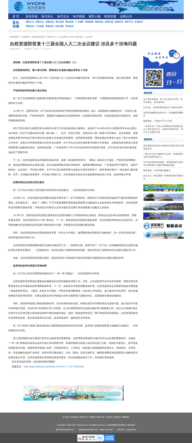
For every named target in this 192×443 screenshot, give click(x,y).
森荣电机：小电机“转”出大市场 (157, 120)
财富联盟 (110, 16)
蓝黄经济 (119, 21)
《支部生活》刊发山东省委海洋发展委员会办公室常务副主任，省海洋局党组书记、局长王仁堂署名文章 (163, 128)
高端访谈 (49, 21)
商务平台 (129, 21)
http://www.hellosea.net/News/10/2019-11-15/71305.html (54, 366)
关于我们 (66, 417)
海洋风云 (47, 16)
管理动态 (49, 25)
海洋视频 (79, 16)
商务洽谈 (100, 417)
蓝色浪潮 (32, 16)
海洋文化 (63, 16)
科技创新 (59, 25)
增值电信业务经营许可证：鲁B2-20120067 (96, 429)
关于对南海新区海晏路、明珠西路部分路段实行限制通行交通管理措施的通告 (163, 163)
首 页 (15, 16)
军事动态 (30, 25)
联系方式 (83, 417)
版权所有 (117, 417)
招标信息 (99, 21)
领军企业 (30, 21)
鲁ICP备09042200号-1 (65, 429)
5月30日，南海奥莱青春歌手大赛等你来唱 (163, 107)
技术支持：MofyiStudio (126, 429)
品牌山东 (126, 16)
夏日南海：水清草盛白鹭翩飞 (157, 170)
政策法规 (109, 21)
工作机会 (108, 417)
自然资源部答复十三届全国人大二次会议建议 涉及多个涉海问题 (57, 36)
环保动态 (69, 25)
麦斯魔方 (126, 417)
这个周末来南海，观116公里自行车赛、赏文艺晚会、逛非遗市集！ (163, 100)
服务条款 (74, 417)
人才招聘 (79, 21)
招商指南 (89, 21)
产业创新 (40, 25)
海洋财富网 (14, 36)
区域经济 (139, 21)
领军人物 (94, 16)
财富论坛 (40, 21)
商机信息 (69, 21)
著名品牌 (59, 21)
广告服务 (91, 417)
